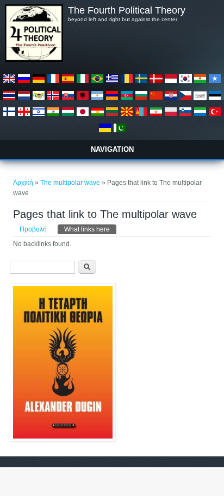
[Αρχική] (34, 59)
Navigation (112, 149)
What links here (90, 229)
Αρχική (23, 182)
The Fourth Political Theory (126, 10)
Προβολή (33, 229)
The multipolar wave (70, 182)
